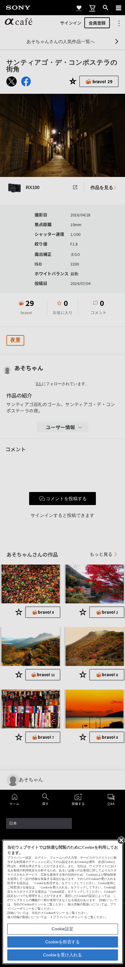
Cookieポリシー (54, 912)
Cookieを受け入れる (62, 954)
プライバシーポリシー (68, 917)
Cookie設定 (62, 928)
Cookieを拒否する (62, 941)
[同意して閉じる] (120, 839)
